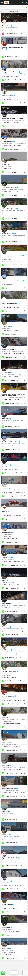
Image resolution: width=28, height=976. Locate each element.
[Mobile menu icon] (2, 2)
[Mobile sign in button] (23, 2)
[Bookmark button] (25, 33)
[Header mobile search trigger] (26, 2)
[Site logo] (6, 2)
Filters (23, 7)
